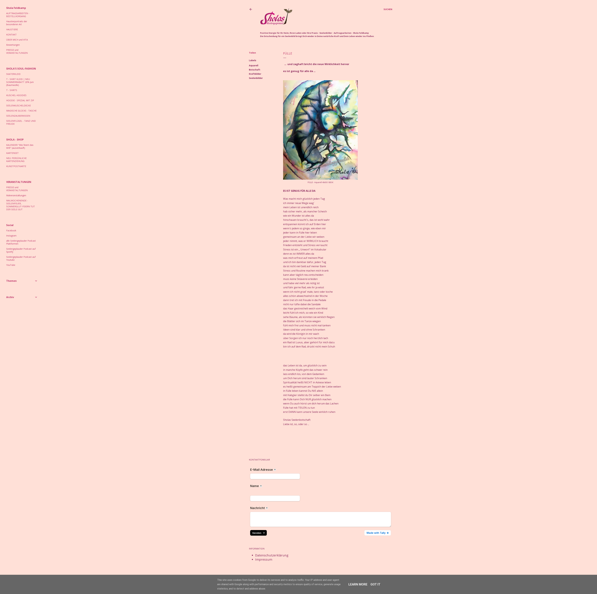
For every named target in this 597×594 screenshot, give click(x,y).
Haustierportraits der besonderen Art (16, 23)
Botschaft (254, 69)
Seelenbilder (256, 78)
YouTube (10, 264)
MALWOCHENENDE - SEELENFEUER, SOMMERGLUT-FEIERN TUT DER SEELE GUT (20, 205)
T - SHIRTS (11, 90)
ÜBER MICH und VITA (17, 39)
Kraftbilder (255, 73)
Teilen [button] (252, 52)
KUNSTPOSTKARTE (16, 166)
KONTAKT (11, 34)
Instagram (11, 235)
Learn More (357, 584)
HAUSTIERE (12, 29)
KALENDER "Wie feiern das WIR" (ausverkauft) (19, 146)
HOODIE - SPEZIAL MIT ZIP (20, 100)
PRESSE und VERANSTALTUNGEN (17, 51)
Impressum (263, 559)
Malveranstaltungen (16, 195)
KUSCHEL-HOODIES (16, 95)
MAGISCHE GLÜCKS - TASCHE (21, 110)
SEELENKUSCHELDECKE (18, 105)
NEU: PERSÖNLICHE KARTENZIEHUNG (16, 160)
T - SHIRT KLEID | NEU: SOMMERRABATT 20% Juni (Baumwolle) (20, 82)
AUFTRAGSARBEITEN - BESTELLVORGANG (17, 15)
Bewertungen (13, 44)
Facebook (11, 230)
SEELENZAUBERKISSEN (18, 115)
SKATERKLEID (13, 74)
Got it (375, 584)
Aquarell (253, 65)
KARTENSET (12, 153)
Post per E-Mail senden (301, 436)
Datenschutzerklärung (271, 555)
